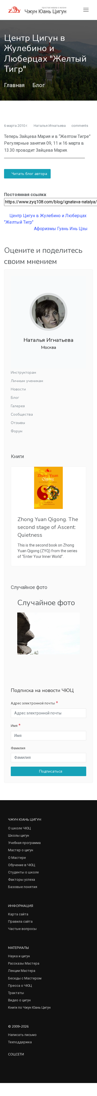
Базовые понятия (22, 887)
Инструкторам (23, 372)
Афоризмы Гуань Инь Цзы (61, 228)
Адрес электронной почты (33, 703)
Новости (18, 389)
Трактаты (16, 993)
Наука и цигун (19, 956)
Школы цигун (18, 835)
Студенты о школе (23, 872)
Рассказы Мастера (23, 963)
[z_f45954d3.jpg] (48, 633)
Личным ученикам (27, 380)
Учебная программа (24, 843)
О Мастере (17, 858)
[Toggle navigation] (86, 10)
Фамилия (18, 748)
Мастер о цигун (20, 850)
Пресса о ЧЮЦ (20, 986)
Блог (38, 85)
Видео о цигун (19, 1000)
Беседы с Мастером (24, 978)
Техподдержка (20, 1042)
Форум (16, 431)
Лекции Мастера (21, 971)
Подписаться (50, 771)
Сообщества (22, 414)
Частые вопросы (22, 929)
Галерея (18, 406)
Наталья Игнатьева (50, 126)
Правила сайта (20, 921)
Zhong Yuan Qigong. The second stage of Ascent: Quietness (48, 527)
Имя (14, 726)
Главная (14, 85)
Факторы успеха (21, 880)
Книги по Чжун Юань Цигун (29, 1007)
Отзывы (18, 422)
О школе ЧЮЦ (19, 828)
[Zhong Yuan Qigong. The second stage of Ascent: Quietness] (48, 488)
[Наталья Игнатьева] (48, 307)
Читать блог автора (29, 173)
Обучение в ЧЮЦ (21, 865)
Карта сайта (18, 914)
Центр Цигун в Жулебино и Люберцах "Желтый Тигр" (45, 219)
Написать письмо (22, 1035)
